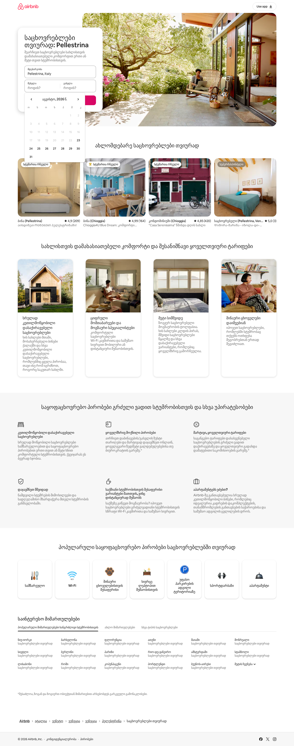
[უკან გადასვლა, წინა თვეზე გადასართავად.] (31, 99)
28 (62, 148)
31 (31, 157)
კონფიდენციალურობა (61, 739)
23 (78, 140)
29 (70, 148)
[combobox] (60, 73)
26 (46, 148)
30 (78, 148)
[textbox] (42, 87)
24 (31, 148)
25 (38, 148)
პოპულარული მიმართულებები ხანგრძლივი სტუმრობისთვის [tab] (58, 627)
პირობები (86, 739)
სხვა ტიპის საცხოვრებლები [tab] (159, 627)
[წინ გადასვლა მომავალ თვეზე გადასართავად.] (78, 99)
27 (54, 148)
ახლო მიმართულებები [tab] (120, 627)
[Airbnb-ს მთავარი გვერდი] (28, 6)
